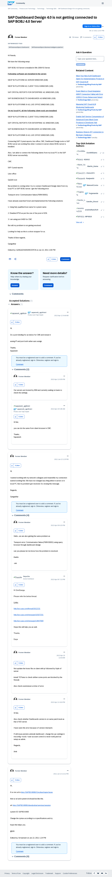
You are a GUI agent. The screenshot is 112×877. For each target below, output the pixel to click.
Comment (65, 259)
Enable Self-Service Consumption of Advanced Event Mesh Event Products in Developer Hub (90, 120)
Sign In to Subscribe (92, 26)
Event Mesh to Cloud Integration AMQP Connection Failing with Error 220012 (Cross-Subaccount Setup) (89, 94)
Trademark (49, 873)
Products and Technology (27, 8)
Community (20, 3)
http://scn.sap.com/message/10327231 (28, 615)
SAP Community (13, 8)
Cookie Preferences (70, 873)
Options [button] (103, 26)
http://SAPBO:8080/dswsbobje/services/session (32, 805)
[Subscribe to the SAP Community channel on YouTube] (102, 873)
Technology (40, 8)
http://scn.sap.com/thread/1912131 (27, 609)
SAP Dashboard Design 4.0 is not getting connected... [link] (74, 8)
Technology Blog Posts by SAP (90, 84)
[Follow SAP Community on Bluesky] (98, 873)
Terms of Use (16, 873)
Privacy (7, 873)
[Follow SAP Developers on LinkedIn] (106, 873)
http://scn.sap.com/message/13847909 (28, 621)
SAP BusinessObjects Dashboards (19, 47)
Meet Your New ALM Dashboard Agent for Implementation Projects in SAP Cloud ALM (90, 79)
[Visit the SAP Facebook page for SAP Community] (94, 873)
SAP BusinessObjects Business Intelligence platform (47, 47)
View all (79, 222)
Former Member (21, 37)
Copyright (26, 873)
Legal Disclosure (37, 873)
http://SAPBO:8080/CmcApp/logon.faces (37, 792)
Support (58, 873)
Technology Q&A (51, 8)
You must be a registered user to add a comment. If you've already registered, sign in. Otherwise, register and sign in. (38, 359)
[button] (95, 37)
